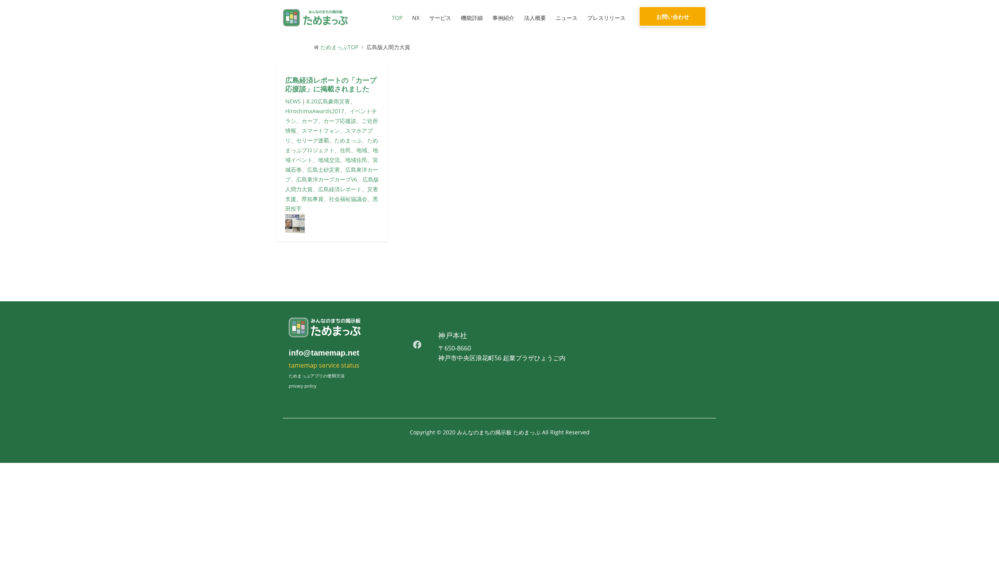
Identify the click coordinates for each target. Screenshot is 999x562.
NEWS (293, 101)
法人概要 (535, 17)
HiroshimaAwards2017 (314, 111)
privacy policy (302, 386)
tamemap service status (324, 365)
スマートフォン (321, 130)
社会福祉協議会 (348, 199)
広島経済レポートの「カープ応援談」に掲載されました (331, 84)
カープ (310, 120)
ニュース (567, 17)
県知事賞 (313, 199)
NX (416, 17)
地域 (361, 150)
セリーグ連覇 (312, 140)
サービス (440, 17)
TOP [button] (397, 17)
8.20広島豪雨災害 (328, 101)
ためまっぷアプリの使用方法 (317, 376)
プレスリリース (606, 17)
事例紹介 (503, 17)
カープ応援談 (340, 120)
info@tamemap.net (324, 353)
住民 (345, 150)
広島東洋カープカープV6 (326, 179)
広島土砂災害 (323, 169)
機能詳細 (472, 17)
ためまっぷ (348, 140)
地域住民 (356, 160)
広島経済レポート (340, 189)
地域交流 (329, 160)
